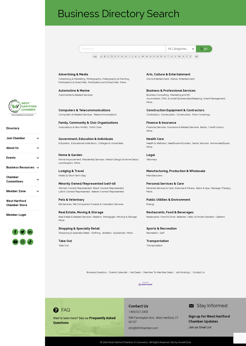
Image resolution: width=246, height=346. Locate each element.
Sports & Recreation (161, 228)
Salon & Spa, (203, 188)
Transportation (157, 241)
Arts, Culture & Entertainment (168, 74)
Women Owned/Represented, (75, 188)
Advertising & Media (73, 74)
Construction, (168, 114)
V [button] (175, 56)
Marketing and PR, (180, 94)
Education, (64, 143)
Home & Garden (70, 155)
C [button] (108, 56)
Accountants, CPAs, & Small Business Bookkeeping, (174, 98)
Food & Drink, (168, 216)
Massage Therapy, (221, 188)
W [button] (179, 56)
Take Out (65, 241)
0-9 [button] (94, 56)
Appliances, (119, 232)
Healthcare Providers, (179, 143)
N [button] (147, 56)
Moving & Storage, (127, 216)
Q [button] (157, 56)
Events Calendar (118, 272)
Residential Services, (93, 159)
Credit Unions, (216, 127)
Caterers (220, 216)
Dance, (174, 78)
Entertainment (186, 78)
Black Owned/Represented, (108, 188)
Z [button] (190, 56)
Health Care (155, 139)
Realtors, (97, 216)
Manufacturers (154, 175)
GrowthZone (184, 342)
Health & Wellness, (156, 143)
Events (11, 158)
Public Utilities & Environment (168, 199)
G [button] (122, 56)
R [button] (161, 56)
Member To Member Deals (158, 272)
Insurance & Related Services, (183, 127)
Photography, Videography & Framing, (108, 78)
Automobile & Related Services (76, 94)
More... (124, 82)
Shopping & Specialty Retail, (74, 232)
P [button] (154, 56)
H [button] (126, 56)
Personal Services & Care (165, 183)
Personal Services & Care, (160, 188)
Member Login (16, 215)
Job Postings (183, 272)
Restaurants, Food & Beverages (170, 212)
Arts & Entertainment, (158, 78)
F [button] (118, 56)
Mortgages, (109, 216)
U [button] (172, 56)
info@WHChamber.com (143, 328)
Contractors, (153, 114)
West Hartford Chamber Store (16, 203)
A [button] (101, 56)
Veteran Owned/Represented (107, 191)
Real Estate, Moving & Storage (81, 212)
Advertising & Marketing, (72, 78)
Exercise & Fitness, (185, 188)
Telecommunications (105, 114)
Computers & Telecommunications (84, 110)
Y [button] (186, 56)
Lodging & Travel (71, 171)
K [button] (135, 56)
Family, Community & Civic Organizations (88, 122)
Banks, (203, 127)
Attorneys (151, 159)
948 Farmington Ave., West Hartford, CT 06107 (153, 320)
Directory (12, 128)
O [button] (150, 56)
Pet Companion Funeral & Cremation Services (98, 204)
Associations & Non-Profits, (73, 127)
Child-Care (95, 127)
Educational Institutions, (84, 143)
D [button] (112, 56)
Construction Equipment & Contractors (175, 110)
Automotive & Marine (74, 90)
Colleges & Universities (110, 143)
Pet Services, (65, 204)
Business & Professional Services (171, 90)
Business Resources (20, 167)
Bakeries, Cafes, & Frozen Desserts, (196, 216)
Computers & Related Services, (76, 114)
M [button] (143, 56)
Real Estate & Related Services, (75, 216)
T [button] (168, 56)
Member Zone (16, 191)
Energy (150, 204)
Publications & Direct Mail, (73, 82)
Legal (150, 155)
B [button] (104, 56)
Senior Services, (200, 143)
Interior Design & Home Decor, (122, 159)
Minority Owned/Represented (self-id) (87, 183)
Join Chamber (15, 138)
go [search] (205, 48)
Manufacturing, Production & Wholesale (175, 171)
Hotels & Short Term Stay (72, 175)
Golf (162, 232)
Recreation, (152, 232)
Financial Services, (156, 127)
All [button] (196, 56)
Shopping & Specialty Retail (79, 228)
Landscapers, (66, 162)
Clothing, (96, 232)
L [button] (139, 56)
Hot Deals (135, 272)
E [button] (115, 56)
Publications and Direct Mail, (103, 82)
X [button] (183, 56)
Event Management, (215, 98)
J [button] (132, 56)
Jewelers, (107, 232)
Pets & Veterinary (71, 199)
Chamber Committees (14, 179)
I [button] (129, 56)
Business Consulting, (157, 94)
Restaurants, (153, 216)
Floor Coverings (201, 114)
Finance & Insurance (161, 122)
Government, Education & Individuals (86, 139)
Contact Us (199, 272)
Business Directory (97, 272)
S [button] (164, 56)
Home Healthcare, (220, 143)
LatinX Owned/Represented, (74, 191)
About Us (12, 148)
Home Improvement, (70, 159)
